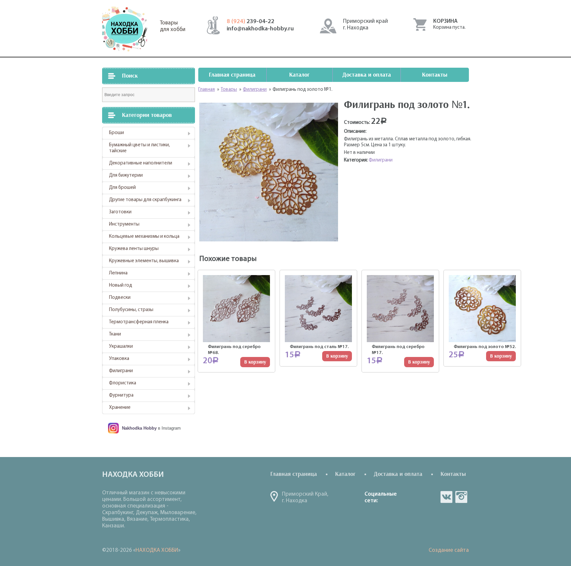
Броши (116, 132)
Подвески (120, 297)
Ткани (115, 334)
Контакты (434, 75)
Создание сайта (449, 550)
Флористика (122, 383)
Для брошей (122, 187)
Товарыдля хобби (172, 26)
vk (446, 497)
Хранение (120, 407)
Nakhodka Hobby (139, 428)
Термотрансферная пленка (139, 322)
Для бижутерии (126, 175)
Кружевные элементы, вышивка (144, 261)
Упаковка (119, 358)
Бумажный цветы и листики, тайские (139, 148)
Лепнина (118, 273)
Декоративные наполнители (140, 163)
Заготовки (120, 212)
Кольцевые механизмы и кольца (144, 236)
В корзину (255, 362)
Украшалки (121, 346)
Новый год (120, 285)
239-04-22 (250, 22)
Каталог (299, 75)
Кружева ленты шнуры (134, 248)
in (461, 497)
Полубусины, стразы (131, 309)
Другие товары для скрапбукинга (145, 199)
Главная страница (232, 75)
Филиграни (121, 371)
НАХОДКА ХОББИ (156, 550)
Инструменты (124, 224)
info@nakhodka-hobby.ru (260, 29)
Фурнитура (121, 395)
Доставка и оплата (366, 75)
